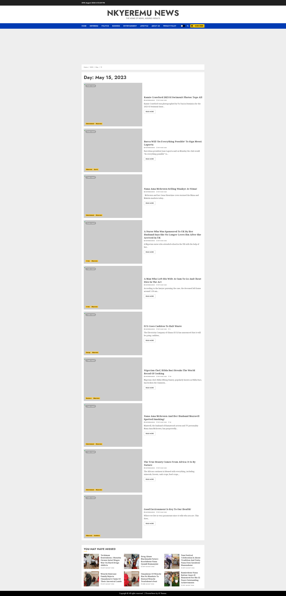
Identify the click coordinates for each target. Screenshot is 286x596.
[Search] (187, 26)
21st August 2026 (188, 585)
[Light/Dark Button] (183, 26)
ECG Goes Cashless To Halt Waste (163, 326)
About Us (156, 26)
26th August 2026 (108, 568)
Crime (88, 261)
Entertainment (130, 26)
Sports (96, 169)
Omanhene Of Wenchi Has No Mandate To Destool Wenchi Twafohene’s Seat (151, 578)
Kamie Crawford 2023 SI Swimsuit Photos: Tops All (173, 97)
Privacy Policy (169, 26)
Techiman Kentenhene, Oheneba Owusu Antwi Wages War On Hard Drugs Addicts (111, 560)
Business (116, 26)
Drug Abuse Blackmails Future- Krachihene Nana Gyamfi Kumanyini (150, 560)
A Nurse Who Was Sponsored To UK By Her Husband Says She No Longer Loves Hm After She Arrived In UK (172, 234)
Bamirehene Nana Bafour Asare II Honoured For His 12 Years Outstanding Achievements (190, 577)
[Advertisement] (143, 45)
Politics (105, 26)
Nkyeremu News (143, 13)
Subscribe (199, 26)
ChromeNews (150, 593)
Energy (88, 352)
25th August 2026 (189, 568)
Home (84, 26)
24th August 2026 (108, 584)
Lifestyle (144, 26)
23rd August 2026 (148, 584)
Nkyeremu (94, 26)
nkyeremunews (150, 100)
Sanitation (97, 535)
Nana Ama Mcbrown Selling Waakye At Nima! (170, 188)
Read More (150, 112)
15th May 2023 (162, 100)
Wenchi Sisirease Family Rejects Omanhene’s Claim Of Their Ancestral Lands (111, 578)
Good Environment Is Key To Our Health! (167, 509)
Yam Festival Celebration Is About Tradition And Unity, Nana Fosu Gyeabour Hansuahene (190, 560)
